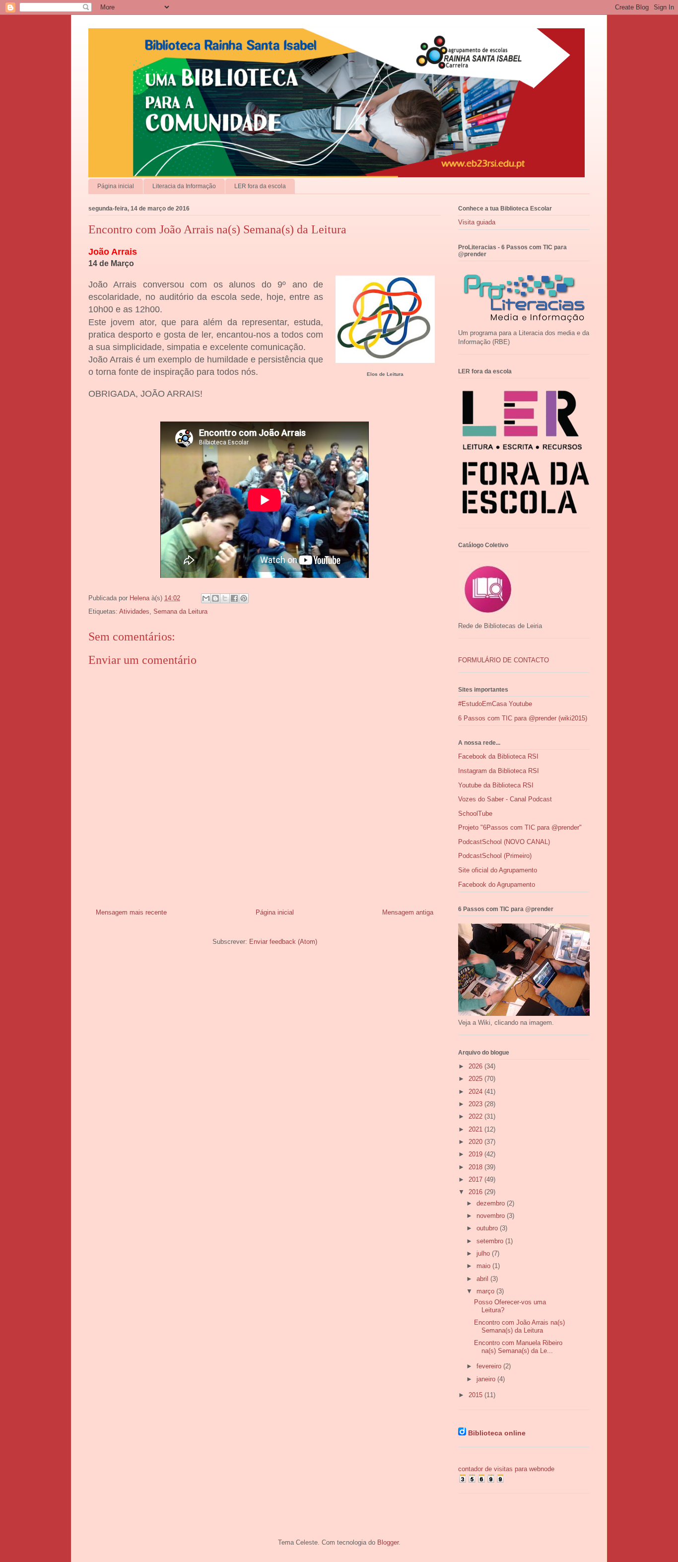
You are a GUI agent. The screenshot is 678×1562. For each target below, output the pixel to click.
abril (483, 1278)
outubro (488, 1228)
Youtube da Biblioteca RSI (496, 785)
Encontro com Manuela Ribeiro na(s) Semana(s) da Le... (518, 1346)
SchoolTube (475, 813)
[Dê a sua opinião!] (215, 598)
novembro (491, 1215)
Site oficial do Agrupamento (497, 870)
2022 (476, 1116)
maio (484, 1266)
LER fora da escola (260, 186)
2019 (476, 1154)
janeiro (486, 1379)
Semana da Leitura (180, 611)
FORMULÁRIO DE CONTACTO (503, 660)
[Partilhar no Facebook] (234, 598)
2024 (476, 1091)
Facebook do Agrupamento (496, 884)
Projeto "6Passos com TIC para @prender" (520, 827)
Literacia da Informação (184, 186)
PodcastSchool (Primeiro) (495, 855)
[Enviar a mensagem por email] (206, 598)
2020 (476, 1141)
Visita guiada (476, 222)
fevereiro (489, 1366)
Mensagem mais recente (131, 912)
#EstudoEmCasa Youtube (495, 704)
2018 (476, 1167)
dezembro (491, 1203)
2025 (476, 1078)
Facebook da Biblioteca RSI (498, 756)
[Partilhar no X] (225, 598)
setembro (490, 1241)
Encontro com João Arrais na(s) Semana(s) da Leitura (519, 1326)
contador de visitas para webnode (506, 1469)
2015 (476, 1395)
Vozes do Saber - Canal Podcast (505, 799)
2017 (476, 1179)
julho (484, 1253)
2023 (476, 1104)
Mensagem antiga (407, 912)
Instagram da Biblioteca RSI (498, 771)
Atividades (134, 611)
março (486, 1291)
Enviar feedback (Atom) (283, 941)
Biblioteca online (497, 1433)
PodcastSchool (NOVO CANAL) (504, 842)
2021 (476, 1129)
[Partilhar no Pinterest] (244, 598)
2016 (476, 1192)
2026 (476, 1066)
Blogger (388, 1542)
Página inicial (115, 186)
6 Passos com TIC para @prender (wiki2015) (522, 718)
